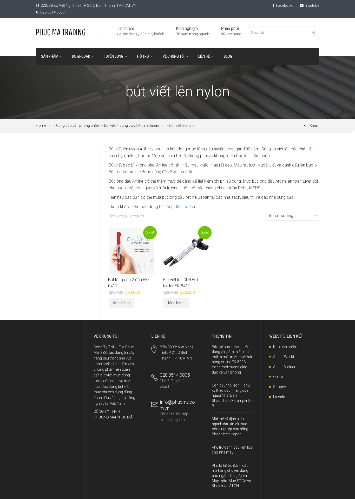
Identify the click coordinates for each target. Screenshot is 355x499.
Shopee (279, 387)
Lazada (279, 397)
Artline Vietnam (285, 367)
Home (41, 125)
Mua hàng (121, 303)
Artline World (283, 357)
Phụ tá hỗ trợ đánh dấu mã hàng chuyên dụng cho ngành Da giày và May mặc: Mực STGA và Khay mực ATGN (231, 475)
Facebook (284, 5)
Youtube (312, 5)
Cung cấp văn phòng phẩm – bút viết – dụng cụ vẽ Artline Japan (107, 125)
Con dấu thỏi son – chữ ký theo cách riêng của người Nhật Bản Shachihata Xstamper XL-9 (232, 395)
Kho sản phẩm (285, 347)
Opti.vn (278, 377)
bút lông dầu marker (177, 206)
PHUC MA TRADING (61, 31)
